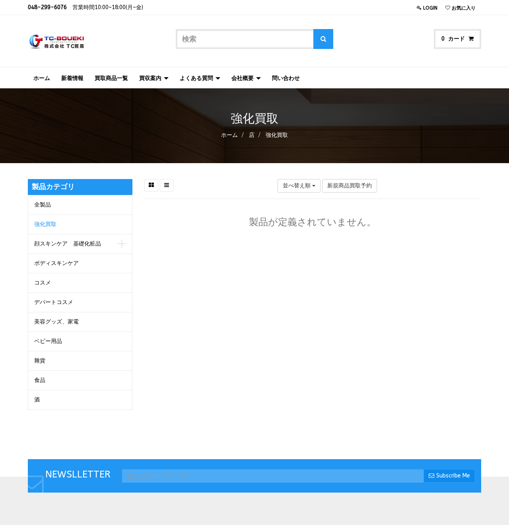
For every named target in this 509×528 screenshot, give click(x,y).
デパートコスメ (53, 302)
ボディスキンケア (56, 263)
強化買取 (277, 135)
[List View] (166, 185)
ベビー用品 (48, 341)
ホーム (229, 135)
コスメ (42, 282)
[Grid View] (151, 185)
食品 (39, 380)
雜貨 (39, 360)
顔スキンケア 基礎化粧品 (67, 243)
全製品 (42, 204)
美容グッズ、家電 (56, 321)
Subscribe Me (453, 475)
